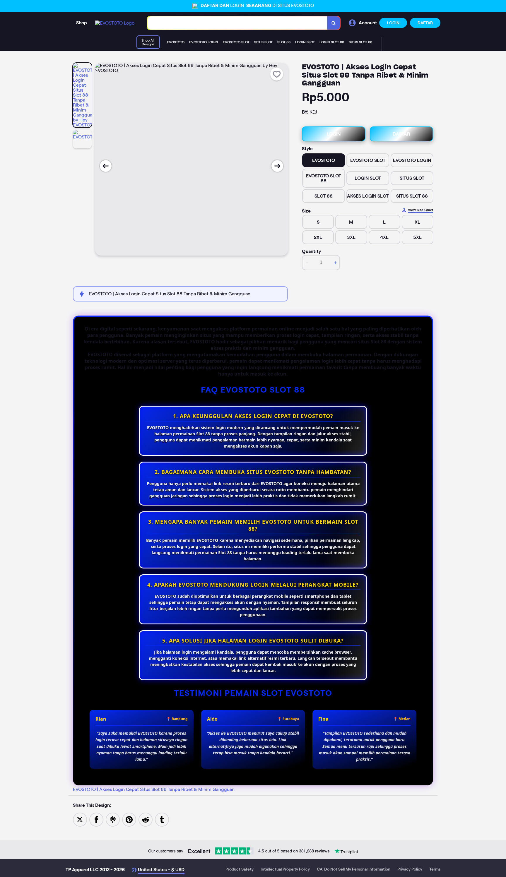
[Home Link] (114, 22)
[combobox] (237, 23)
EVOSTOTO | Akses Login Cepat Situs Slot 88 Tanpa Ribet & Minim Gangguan (154, 789)
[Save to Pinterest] (129, 819)
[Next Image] (277, 166)
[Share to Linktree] (113, 819)
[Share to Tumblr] (162, 819)
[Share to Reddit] (146, 819)
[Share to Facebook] (96, 819)
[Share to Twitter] (80, 819)
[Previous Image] (105, 166)
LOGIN (393, 22)
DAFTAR (425, 22)
